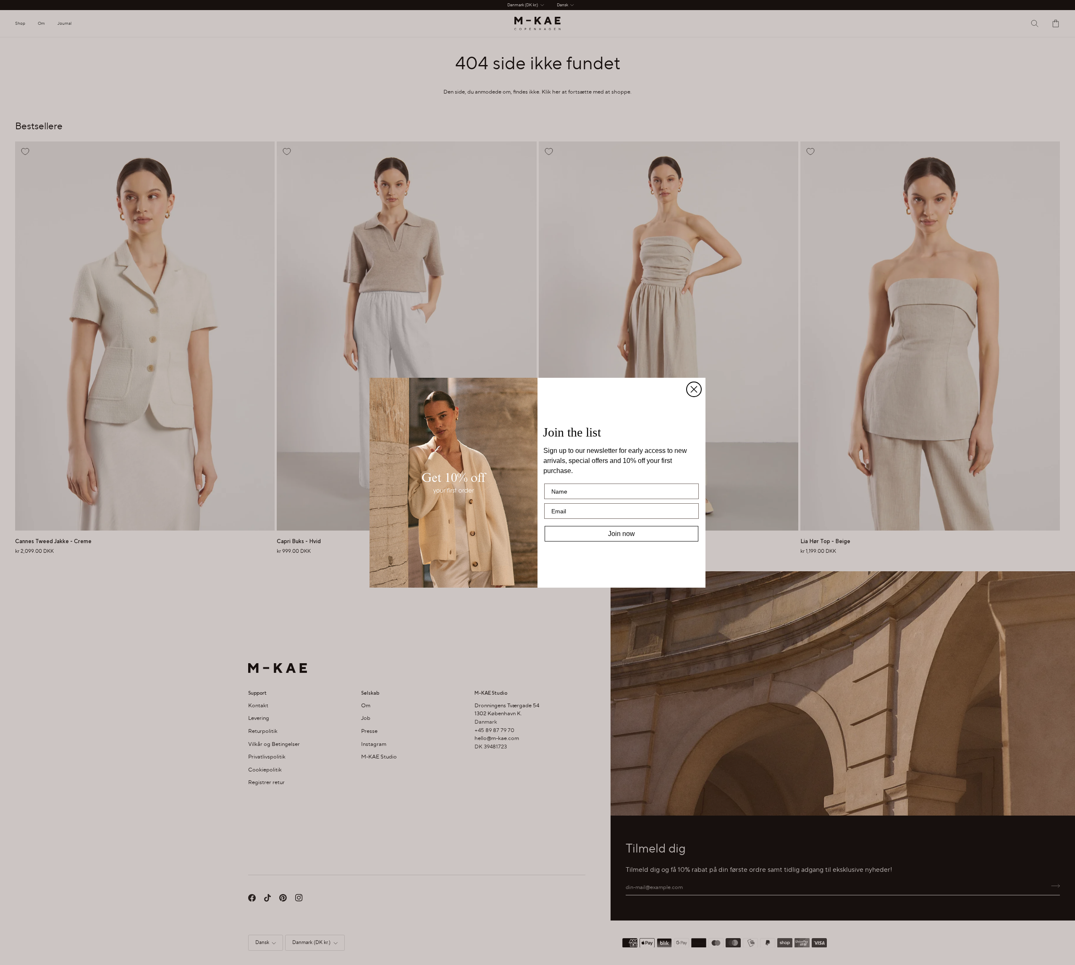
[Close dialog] (694, 389)
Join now (621, 533)
